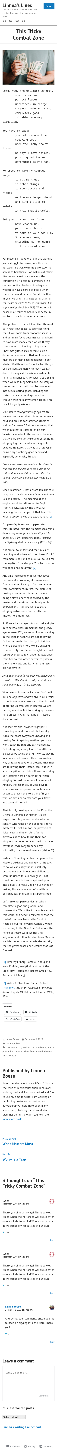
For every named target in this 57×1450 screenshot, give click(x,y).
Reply (52, 1240)
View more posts (12, 1119)
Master (31, 1047)
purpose (18, 1051)
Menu (49, 6)
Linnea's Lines (17, 5)
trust (5, 1055)
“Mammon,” (9, 987)
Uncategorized (13, 1043)
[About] (17, 21)
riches (26, 1051)
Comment (43, 1395)
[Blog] (11, 21)
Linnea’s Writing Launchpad (22, 1427)
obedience (41, 1047)
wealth (12, 1055)
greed (24, 1047)
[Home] (5, 21)
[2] (34, 568)
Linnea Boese (12, 1039)
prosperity (8, 1051)
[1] (50, 516)
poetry (50, 1047)
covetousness (13, 1047)
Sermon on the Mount (41, 1051)
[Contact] (22, 21)
